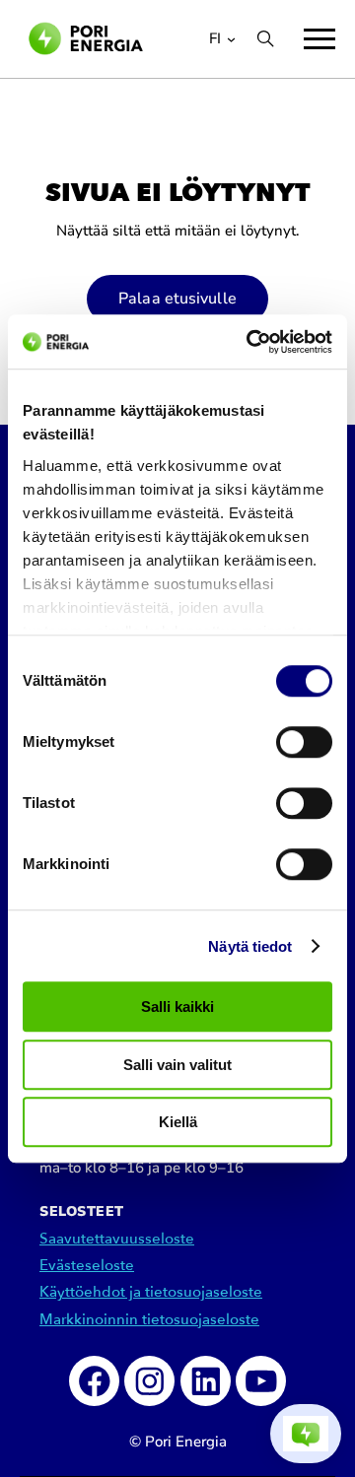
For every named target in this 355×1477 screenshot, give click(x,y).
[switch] (304, 742)
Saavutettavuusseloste (116, 1239)
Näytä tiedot (250, 946)
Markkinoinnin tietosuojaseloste (149, 1319)
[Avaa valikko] (319, 39)
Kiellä (178, 1121)
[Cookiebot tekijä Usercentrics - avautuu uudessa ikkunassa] (250, 342)
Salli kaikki (177, 1006)
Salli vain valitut (177, 1064)
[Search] (265, 38)
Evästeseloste (86, 1265)
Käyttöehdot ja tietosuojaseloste (150, 1292)
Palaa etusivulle (177, 298)
